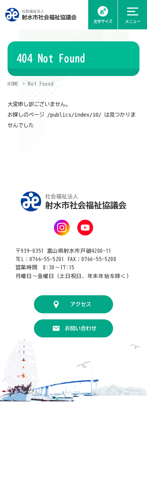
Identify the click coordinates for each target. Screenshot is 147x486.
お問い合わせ (80, 328)
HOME (13, 84)
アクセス (80, 304)
